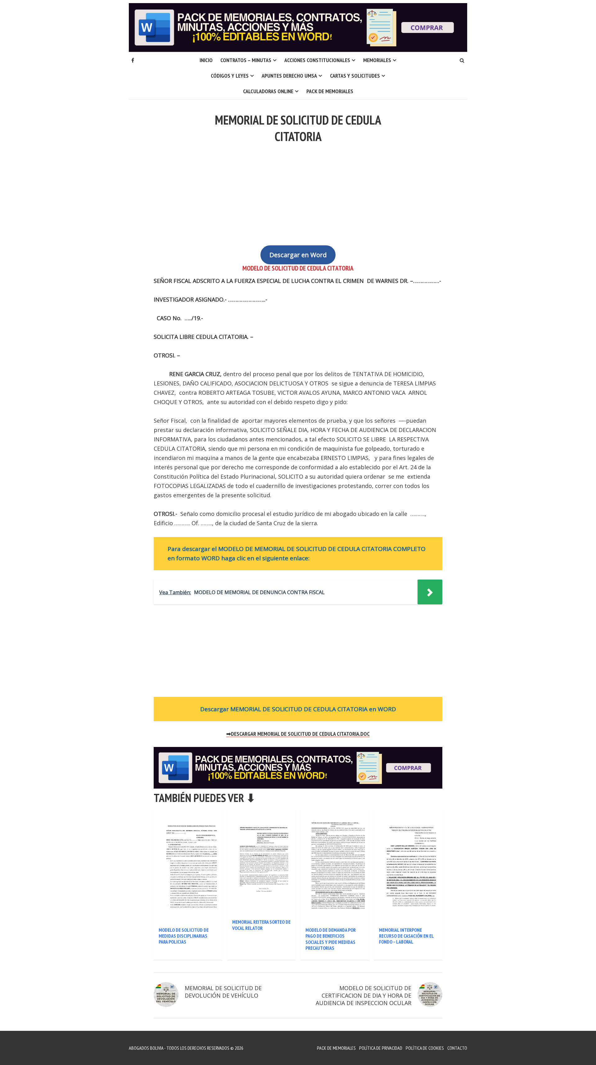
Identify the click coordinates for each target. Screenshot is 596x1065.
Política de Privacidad (380, 1048)
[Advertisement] (298, 190)
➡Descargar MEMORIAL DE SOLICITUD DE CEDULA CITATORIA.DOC (298, 733)
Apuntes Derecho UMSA (289, 75)
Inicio (206, 60)
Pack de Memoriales (329, 91)
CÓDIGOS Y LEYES (230, 75)
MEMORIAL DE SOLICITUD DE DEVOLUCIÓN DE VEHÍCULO (223, 991)
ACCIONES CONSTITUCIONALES (317, 60)
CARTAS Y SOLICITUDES (355, 75)
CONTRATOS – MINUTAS (245, 60)
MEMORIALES (377, 60)
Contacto (457, 1048)
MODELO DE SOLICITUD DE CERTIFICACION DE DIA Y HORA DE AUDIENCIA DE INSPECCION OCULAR (363, 995)
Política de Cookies (425, 1048)
